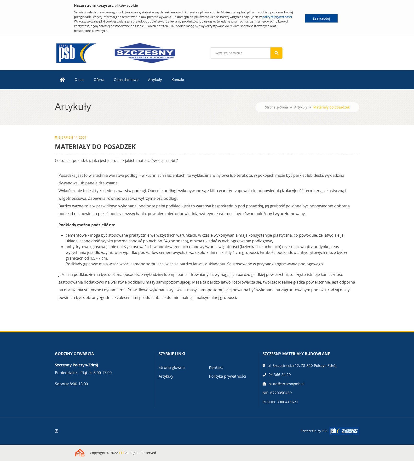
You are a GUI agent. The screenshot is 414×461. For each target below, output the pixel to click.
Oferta (99, 79)
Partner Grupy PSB (314, 431)
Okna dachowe (126, 79)
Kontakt (178, 79)
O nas (79, 79)
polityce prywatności (277, 17)
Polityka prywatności (227, 376)
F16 (121, 452)
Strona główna (276, 107)
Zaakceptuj (321, 18)
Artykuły (155, 79)
